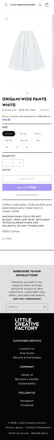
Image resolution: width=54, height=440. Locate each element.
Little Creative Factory (32, 423)
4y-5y (25, 134)
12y (39, 141)
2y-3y (10, 134)
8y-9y (10, 141)
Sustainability (27, 383)
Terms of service (18, 433)
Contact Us (27, 348)
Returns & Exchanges (27, 357)
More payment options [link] (27, 194)
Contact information (38, 427)
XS (8, 148)
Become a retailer (27, 379)
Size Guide (27, 353)
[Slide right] (33, 93)
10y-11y (25, 141)
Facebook (27, 405)
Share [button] (8, 238)
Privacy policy (14, 427)
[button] (6, 5)
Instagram (27, 400)
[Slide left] (20, 93)
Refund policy (39, 433)
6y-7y (39, 134)
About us (27, 374)
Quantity (8, 156)
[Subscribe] (44, 306)
